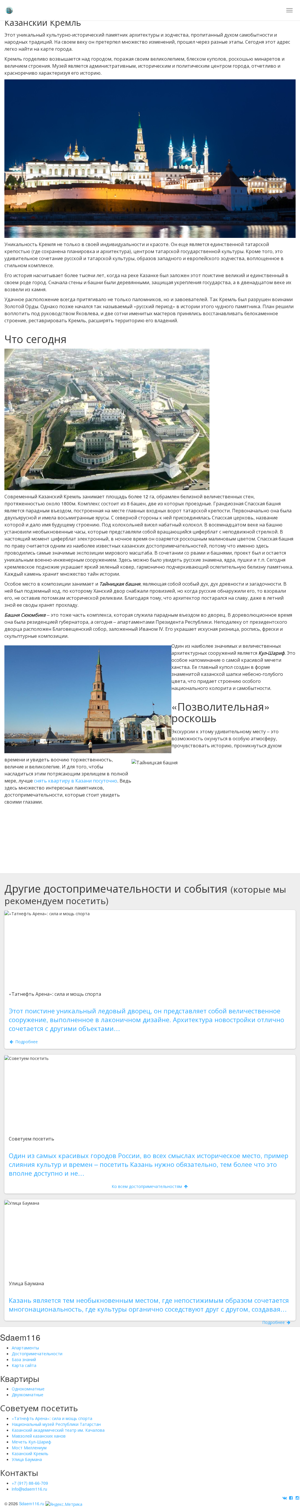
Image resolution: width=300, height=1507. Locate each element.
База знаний (24, 1359)
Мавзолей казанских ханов (39, 1436)
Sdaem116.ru (31, 1503)
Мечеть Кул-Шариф (31, 1442)
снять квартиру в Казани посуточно (75, 780)
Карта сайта (24, 1365)
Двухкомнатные (27, 1394)
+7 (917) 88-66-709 (30, 1483)
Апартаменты (25, 1348)
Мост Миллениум (29, 1447)
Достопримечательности (37, 1353)
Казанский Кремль (30, 1453)
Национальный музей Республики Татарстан (56, 1424)
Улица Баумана (27, 1459)
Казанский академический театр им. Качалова (58, 1430)
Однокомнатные (28, 1389)
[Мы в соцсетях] (285, 1498)
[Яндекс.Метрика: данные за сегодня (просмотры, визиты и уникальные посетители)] (63, 1504)
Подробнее (153, 913)
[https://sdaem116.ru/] (9, 8)
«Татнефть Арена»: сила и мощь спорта (52, 1418)
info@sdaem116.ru (29, 1489)
